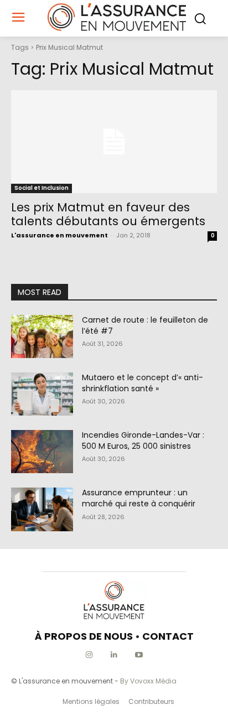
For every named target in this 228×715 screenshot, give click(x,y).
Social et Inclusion (41, 188)
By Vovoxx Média (148, 681)
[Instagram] (89, 655)
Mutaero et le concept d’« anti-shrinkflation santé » (142, 383)
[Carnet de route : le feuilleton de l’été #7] (42, 336)
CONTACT (168, 636)
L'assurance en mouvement (59, 235)
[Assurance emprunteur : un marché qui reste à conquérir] (42, 509)
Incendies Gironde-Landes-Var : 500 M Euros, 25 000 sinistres (143, 440)
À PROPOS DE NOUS (84, 636)
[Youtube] (139, 655)
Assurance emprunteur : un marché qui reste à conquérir (138, 498)
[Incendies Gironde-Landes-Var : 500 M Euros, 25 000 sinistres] (42, 451)
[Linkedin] (114, 655)
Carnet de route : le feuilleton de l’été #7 (145, 325)
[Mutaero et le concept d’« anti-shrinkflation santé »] (42, 394)
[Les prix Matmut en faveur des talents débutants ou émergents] (114, 141)
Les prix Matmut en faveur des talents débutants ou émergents (108, 214)
